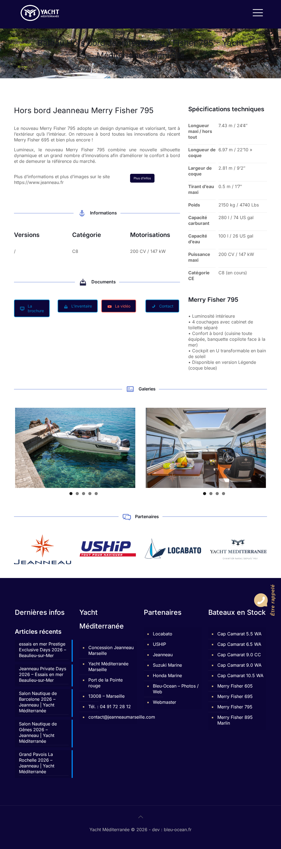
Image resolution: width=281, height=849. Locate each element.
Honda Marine (167, 675)
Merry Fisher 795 (234, 707)
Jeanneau (163, 654)
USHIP (159, 644)
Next (143, 447)
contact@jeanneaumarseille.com (111, 717)
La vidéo (122, 306)
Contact (166, 306)
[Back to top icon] (140, 817)
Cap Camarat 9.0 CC (239, 654)
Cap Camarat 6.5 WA (239, 644)
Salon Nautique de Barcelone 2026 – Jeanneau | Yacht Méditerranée (38, 702)
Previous (6, 447)
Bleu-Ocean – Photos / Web (176, 688)
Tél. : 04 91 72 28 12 (109, 706)
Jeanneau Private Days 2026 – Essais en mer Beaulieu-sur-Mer (42, 674)
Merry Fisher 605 (235, 686)
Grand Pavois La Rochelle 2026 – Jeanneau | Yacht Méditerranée (36, 763)
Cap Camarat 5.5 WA (239, 633)
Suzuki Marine (167, 665)
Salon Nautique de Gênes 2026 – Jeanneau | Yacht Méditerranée (38, 732)
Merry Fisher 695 (235, 696)
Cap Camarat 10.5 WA (240, 675)
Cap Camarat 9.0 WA (239, 665)
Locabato (162, 633)
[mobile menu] (257, 12)
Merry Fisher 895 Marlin (235, 720)
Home (55, 67)
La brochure (36, 308)
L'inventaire (81, 306)
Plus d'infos (142, 178)
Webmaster (164, 702)
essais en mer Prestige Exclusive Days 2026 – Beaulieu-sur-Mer (42, 649)
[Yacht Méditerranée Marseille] (40, 12)
